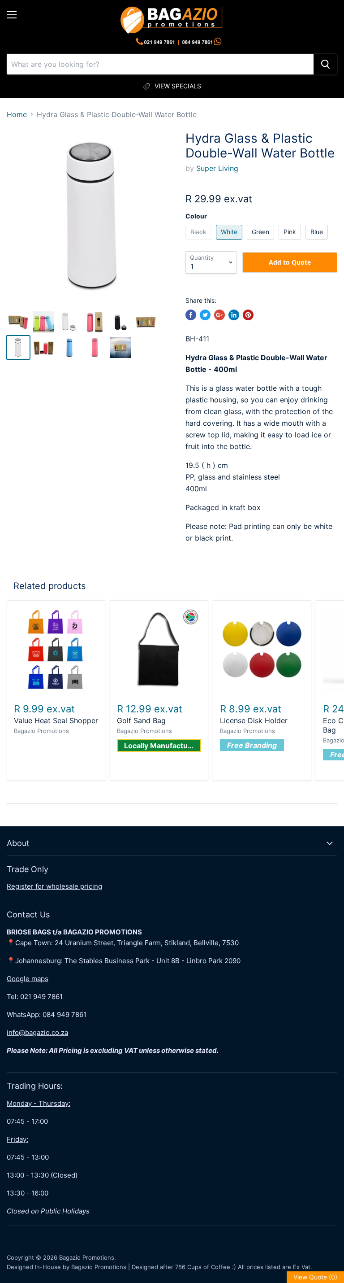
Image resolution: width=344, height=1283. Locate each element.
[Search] (325, 64)
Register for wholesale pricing (54, 886)
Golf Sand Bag (141, 720)
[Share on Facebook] (190, 315)
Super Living (217, 168)
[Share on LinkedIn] (233, 315)
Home (17, 114)
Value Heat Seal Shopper (56, 720)
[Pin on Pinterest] (248, 315)
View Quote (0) (315, 1277)
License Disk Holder (254, 720)
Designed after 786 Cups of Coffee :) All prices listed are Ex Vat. (222, 1266)
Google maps (27, 978)
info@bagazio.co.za (37, 1032)
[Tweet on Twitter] (205, 315)
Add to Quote (290, 262)
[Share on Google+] (219, 315)
